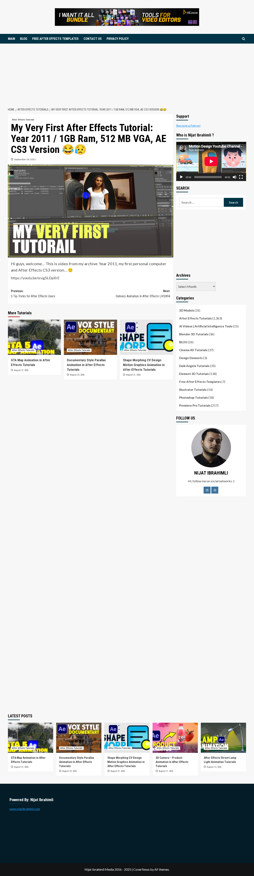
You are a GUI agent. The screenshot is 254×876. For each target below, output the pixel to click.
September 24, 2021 (25, 159)
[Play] (181, 177)
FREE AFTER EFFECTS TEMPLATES (55, 39)
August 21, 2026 (133, 375)
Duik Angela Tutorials (194, 366)
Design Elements (191, 358)
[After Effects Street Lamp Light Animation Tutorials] (223, 738)
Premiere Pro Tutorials (195, 405)
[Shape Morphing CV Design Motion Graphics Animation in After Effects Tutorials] (146, 337)
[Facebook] (207, 490)
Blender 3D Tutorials (193, 334)
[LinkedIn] (214, 490)
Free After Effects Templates (200, 381)
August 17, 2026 (166, 771)
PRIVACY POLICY (118, 39)
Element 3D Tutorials (194, 374)
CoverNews (141, 869)
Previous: (33, 293)
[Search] (243, 38)
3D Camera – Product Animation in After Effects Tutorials (172, 762)
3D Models (186, 310)
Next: (143, 293)
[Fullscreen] (241, 177)
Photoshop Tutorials (193, 397)
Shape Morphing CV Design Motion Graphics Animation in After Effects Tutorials (144, 365)
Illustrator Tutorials (193, 389)
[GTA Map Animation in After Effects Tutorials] (34, 337)
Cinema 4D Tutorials (193, 350)
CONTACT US (93, 39)
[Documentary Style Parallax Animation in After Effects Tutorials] (90, 337)
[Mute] (235, 177)
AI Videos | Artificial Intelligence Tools (205, 326)
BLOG (23, 39)
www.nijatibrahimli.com (25, 809)
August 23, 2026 (77, 375)
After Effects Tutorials (23, 119)
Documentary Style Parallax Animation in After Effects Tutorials (86, 365)
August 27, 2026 (21, 370)
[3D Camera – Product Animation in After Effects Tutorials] (175, 738)
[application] (211, 161)
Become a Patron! (188, 125)
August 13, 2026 (214, 767)
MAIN (11, 39)
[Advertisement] (127, 73)
